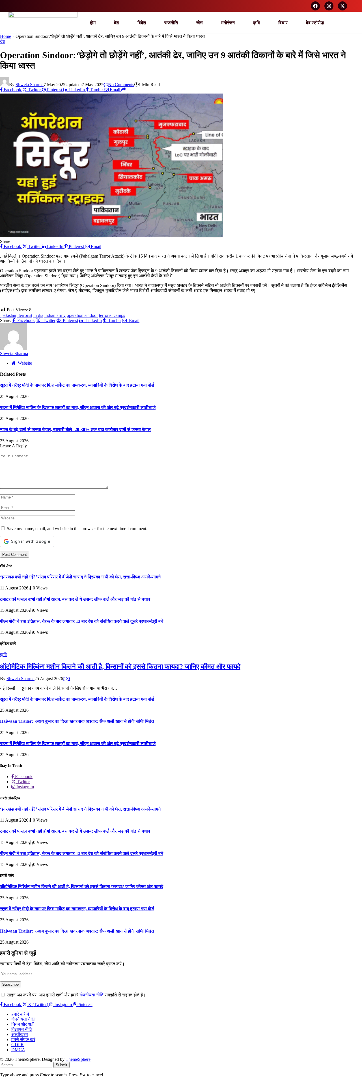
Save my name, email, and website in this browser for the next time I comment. (77, 528)
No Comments (121, 84)
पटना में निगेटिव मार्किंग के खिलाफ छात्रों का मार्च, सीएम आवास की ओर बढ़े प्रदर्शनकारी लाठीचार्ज (78, 407)
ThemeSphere (78, 1059)
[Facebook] (315, 5)
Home (5, 36)
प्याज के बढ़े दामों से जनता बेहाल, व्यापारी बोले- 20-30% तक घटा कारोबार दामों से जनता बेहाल (75, 429)
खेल (199, 22)
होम (93, 22)
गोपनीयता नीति (91, 994)
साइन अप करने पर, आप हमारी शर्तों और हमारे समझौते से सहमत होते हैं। (76, 994)
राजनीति (171, 22)
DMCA (18, 1049)
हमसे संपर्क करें (23, 1039)
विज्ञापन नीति (21, 1029)
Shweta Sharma (30, 84)
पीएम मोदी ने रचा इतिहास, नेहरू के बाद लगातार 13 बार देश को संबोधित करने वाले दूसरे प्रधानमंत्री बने (81, 621)
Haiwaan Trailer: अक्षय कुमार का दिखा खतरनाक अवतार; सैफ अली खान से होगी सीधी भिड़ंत (77, 721)
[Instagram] (328, 5)
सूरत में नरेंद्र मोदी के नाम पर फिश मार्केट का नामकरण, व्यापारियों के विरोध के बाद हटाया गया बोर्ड (77, 385)
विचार (283, 22)
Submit (61, 1065)
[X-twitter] (342, 5)
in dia (38, 315)
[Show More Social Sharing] (123, 89)
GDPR (17, 1044)
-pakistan (8, 315)
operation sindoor (82, 315)
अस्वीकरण (19, 1034)
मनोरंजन (228, 22)
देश (116, 22)
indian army (55, 315)
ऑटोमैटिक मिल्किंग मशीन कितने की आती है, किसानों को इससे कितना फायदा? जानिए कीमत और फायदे (120, 666)
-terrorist (24, 315)
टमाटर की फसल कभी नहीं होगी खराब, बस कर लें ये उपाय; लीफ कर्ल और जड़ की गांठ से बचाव (75, 599)
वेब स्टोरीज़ (315, 22)
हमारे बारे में (20, 1014)
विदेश (141, 22)
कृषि (256, 22)
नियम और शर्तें (22, 1024)
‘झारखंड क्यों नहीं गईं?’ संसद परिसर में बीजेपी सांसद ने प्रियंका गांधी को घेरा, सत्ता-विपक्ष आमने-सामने (80, 576)
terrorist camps (112, 315)
